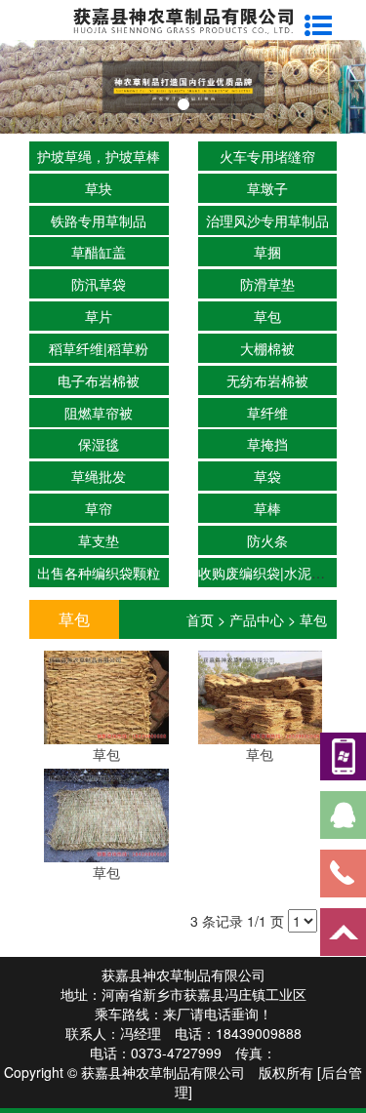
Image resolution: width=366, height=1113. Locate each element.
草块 (98, 188)
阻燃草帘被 (98, 412)
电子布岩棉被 (99, 380)
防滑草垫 (267, 284)
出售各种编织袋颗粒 (98, 572)
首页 (200, 619)
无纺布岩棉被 (267, 380)
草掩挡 (267, 444)
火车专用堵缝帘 (267, 156)
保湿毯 (98, 444)
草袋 (267, 476)
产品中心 (256, 619)
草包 (267, 316)
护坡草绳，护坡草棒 (98, 156)
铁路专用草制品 (98, 220)
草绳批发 (98, 476)
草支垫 (98, 540)
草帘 (98, 508)
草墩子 (267, 188)
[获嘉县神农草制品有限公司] (183, 18)
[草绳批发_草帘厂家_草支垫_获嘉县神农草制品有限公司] (183, 87)
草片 (98, 316)
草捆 (267, 251)
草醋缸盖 (98, 251)
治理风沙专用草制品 (267, 220)
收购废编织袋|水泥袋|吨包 (277, 572)
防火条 (267, 540)
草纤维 (267, 412)
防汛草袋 (98, 284)
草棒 (267, 508)
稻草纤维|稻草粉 (98, 348)
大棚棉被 (267, 348)
